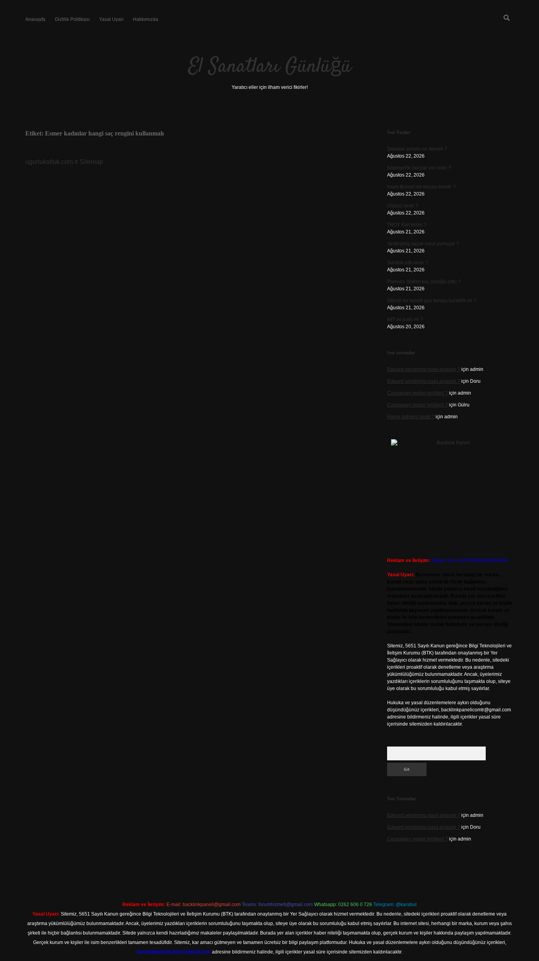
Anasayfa (35, 19)
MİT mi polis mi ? (405, 319)
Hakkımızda (145, 19)
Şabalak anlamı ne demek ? (417, 149)
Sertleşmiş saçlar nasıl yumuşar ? (423, 243)
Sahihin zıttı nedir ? (407, 262)
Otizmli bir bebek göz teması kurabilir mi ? (431, 300)
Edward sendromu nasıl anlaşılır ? (423, 369)
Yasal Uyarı (111, 19)
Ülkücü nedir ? (402, 206)
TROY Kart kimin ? (407, 225)
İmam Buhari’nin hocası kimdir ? (421, 187)
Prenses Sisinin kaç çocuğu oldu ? (424, 281)
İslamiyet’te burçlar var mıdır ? (419, 168)
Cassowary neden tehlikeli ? (417, 393)
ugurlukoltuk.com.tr (51, 161)
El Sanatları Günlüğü (269, 67)
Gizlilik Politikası (72, 19)
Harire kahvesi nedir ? (410, 416)
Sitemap (91, 161)
